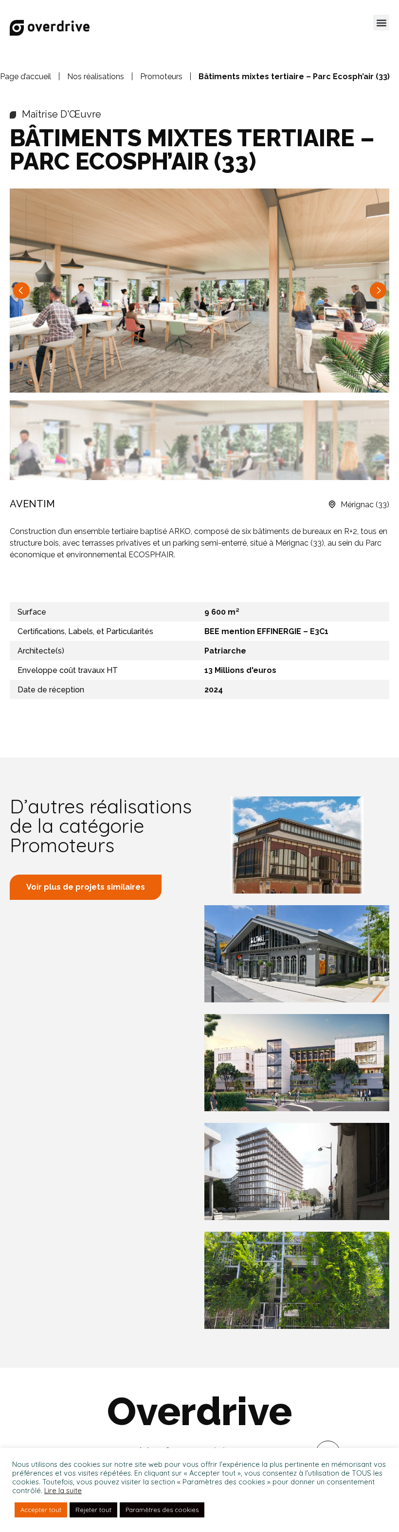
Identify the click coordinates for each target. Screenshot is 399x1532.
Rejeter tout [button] (93, 1510)
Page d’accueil (25, 76)
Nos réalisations (95, 76)
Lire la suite (63, 1490)
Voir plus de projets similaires (85, 887)
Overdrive (199, 1411)
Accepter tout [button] (40, 1510)
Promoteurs (161, 76)
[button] (381, 23)
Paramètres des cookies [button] (162, 1510)
